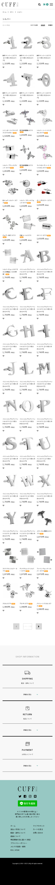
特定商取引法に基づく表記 (20, 839)
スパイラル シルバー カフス (10, 569)
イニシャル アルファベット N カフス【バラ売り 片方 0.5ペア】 (10, 421)
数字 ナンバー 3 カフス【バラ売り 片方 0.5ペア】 (44, 57)
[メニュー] (51, 4)
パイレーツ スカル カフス (44, 604)
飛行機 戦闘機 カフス (26, 130)
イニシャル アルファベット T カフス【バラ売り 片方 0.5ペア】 (27, 458)
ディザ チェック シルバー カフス (27, 569)
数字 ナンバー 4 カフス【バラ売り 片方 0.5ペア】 (10, 95)
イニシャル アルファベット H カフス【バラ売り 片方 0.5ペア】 (27, 346)
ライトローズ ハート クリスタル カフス (44, 166)
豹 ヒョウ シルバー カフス (10, 201)
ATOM (17, 850)
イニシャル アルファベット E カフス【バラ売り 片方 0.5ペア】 (27, 309)
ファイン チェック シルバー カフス (44, 569)
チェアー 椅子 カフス (9, 235)
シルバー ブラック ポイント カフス (10, 166)
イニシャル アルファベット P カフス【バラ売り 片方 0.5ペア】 (44, 421)
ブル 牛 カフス (24, 603)
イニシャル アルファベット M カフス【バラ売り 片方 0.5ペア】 (44, 383)
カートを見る (38, 829)
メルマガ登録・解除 (17, 846)
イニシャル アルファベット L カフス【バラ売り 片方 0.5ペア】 (27, 383)
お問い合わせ (38, 833)
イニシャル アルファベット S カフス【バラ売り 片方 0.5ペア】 (10, 458)
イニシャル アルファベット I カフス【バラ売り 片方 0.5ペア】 (44, 346)
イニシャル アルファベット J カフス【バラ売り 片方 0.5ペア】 (10, 383)
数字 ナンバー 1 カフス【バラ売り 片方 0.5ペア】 (10, 57)
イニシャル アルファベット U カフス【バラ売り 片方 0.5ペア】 (44, 458)
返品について (15, 836)
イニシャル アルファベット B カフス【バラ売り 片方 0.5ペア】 (44, 271)
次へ (39, 626)
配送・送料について (17, 833)
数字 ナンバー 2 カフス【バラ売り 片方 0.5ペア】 (27, 57)
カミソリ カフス (42, 235)
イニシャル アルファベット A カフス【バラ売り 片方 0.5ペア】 (27, 271)
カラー (12, 12)
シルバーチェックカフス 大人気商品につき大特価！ (10, 271)
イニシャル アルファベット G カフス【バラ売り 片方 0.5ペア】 (10, 346)
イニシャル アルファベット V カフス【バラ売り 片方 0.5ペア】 (10, 496)
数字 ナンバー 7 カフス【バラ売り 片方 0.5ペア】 (27, 95)
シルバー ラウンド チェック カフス (27, 201)
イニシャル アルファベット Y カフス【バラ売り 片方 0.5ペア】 (10, 533)
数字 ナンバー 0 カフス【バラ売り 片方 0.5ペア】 (44, 95)
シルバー (19, 12)
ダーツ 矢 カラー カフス (44, 200)
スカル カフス (7, 603)
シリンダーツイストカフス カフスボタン (10, 131)
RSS (12, 850)
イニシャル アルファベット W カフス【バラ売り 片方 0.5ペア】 (27, 496)
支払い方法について (17, 829)
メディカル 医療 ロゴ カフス (44, 532)
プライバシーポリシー (18, 843)
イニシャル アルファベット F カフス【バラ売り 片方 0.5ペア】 (44, 309)
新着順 (50, 25)
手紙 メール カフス (25, 235)
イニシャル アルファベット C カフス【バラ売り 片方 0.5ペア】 (10, 309)
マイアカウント (39, 826)
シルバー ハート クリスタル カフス (44, 131)
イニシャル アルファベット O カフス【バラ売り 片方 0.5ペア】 (27, 421)
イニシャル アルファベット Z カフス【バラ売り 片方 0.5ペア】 (27, 533)
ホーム (4, 12)
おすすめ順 (34, 25)
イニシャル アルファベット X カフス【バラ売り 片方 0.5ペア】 (44, 496)
